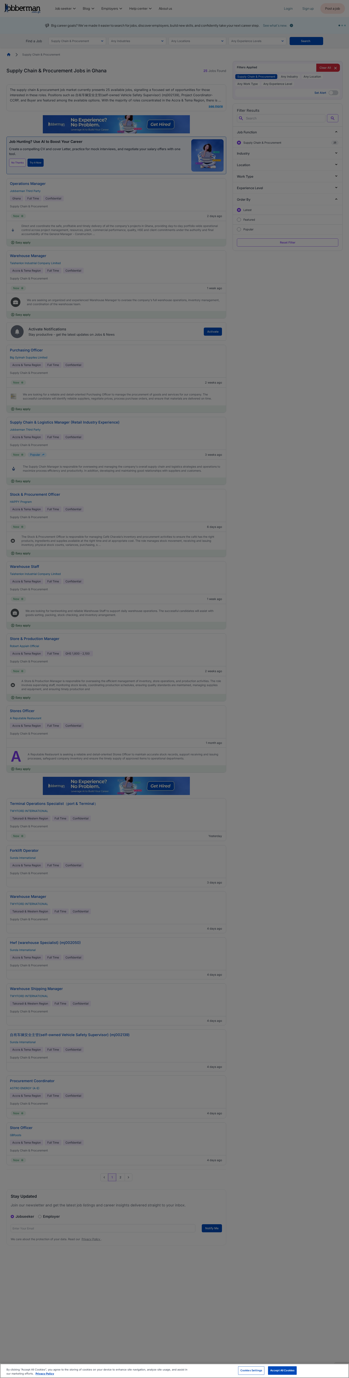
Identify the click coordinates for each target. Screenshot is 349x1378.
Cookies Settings (251, 1370)
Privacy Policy (45, 1373)
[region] (174, 1371)
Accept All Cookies (282, 1370)
